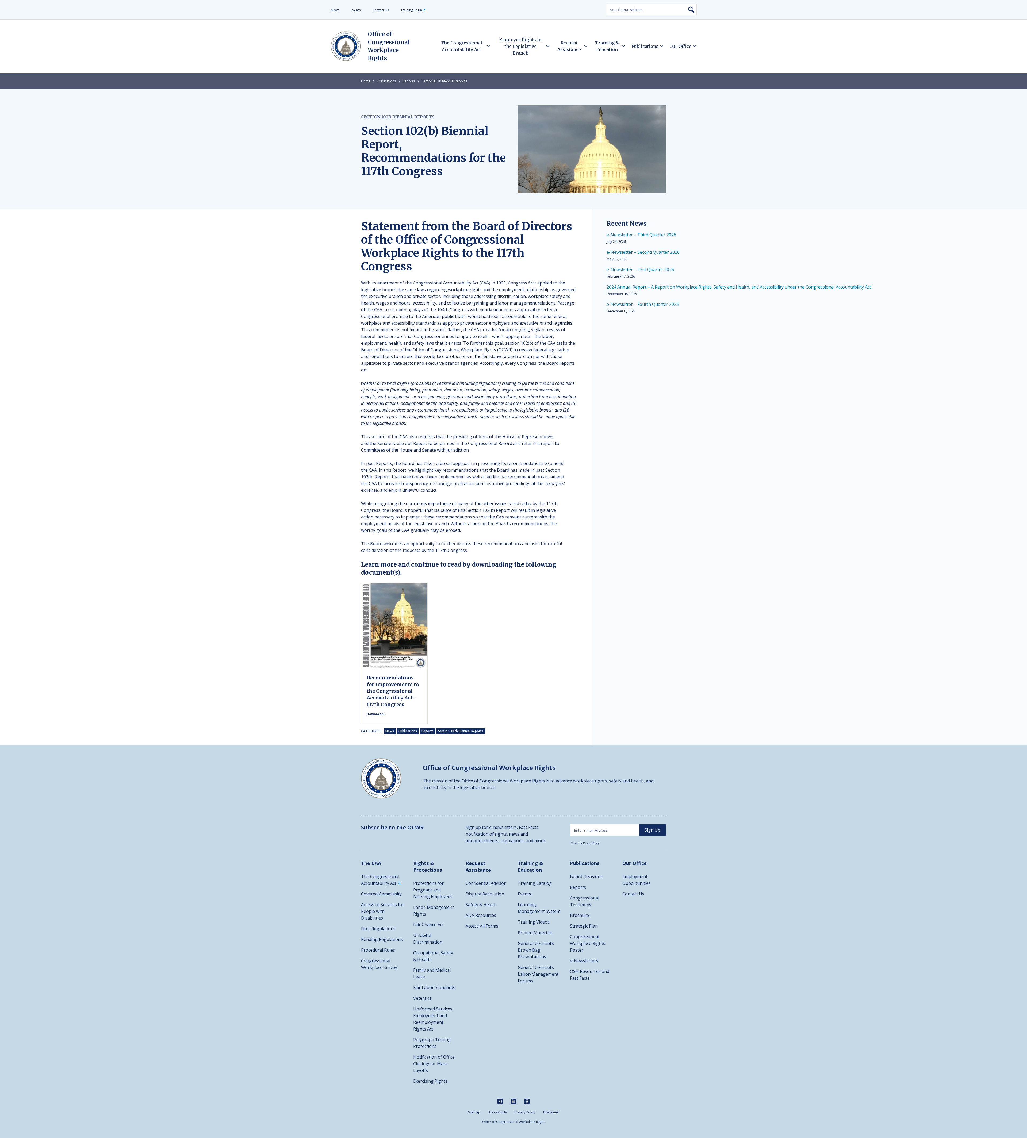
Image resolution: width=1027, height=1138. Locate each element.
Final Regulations (378, 929)
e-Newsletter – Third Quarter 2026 (641, 235)
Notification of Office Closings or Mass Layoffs (434, 1063)
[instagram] (500, 1101)
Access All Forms (482, 926)
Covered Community (381, 894)
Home (365, 81)
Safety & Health (481, 905)
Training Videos (534, 922)
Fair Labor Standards (434, 987)
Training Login (411, 10)
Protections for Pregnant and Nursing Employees (433, 889)
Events (356, 10)
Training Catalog (535, 883)
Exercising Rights (430, 1081)
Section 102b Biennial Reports (444, 81)
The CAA (371, 863)
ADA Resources (481, 915)
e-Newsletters (584, 961)
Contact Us (380, 10)
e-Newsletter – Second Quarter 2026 (643, 252)
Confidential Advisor (486, 883)
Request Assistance (569, 46)
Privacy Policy (525, 1112)
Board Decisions (586, 876)
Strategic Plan (584, 926)
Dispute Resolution (485, 894)
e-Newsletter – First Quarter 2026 (640, 269)
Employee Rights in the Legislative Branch (520, 46)
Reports (409, 81)
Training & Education (607, 46)
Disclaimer (551, 1112)
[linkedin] (513, 1101)
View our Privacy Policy (585, 843)
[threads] (527, 1101)
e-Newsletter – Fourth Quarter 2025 (643, 304)
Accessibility (497, 1112)
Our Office (680, 46)
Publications (644, 46)
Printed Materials (535, 933)
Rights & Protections (427, 866)
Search (691, 9)
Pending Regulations (382, 939)
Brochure (579, 915)
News (335, 10)
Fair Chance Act (428, 925)
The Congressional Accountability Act (461, 46)
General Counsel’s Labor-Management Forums (538, 974)
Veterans (422, 998)
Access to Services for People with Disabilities (382, 911)
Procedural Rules (378, 950)
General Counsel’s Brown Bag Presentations (536, 950)
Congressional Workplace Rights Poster (587, 943)
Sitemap (474, 1112)
